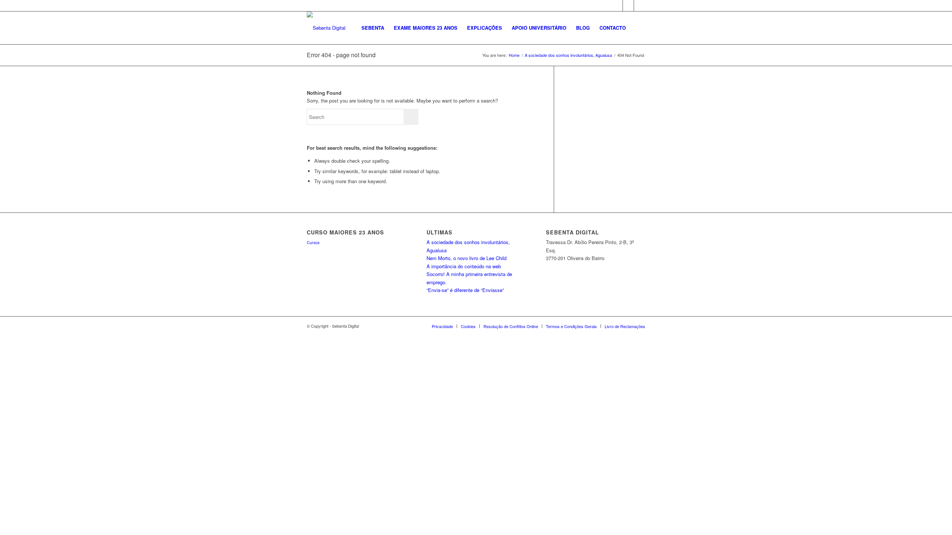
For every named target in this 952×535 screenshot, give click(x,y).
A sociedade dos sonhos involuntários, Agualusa (568, 55)
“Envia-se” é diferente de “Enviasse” (465, 290)
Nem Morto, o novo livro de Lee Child (466, 258)
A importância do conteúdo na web (464, 266)
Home (514, 55)
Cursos (313, 242)
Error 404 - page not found (341, 55)
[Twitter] (628, 5)
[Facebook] (617, 5)
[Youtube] (639, 5)
